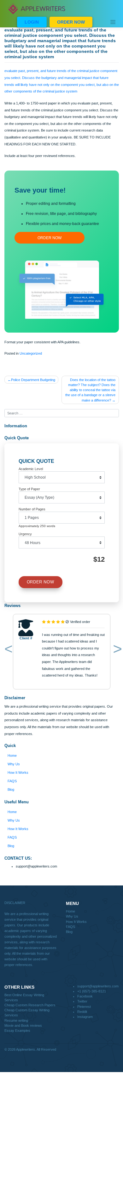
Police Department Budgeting (33, 380)
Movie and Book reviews (23, 1025)
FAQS (12, 781)
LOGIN (32, 22)
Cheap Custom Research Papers (30, 1005)
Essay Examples (17, 1030)
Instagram (85, 1017)
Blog (11, 789)
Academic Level (31, 469)
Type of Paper (29, 489)
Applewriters (25, 1049)
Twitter (82, 1001)
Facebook (85, 996)
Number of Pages (32, 509)
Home (12, 755)
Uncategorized (31, 353)
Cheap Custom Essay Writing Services (27, 1012)
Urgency (25, 534)
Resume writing (16, 1020)
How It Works (18, 772)
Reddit (82, 1012)
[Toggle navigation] (113, 22)
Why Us (14, 764)
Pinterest (84, 1006)
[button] (7, 650)
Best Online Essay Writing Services (24, 997)
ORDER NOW (71, 22)
